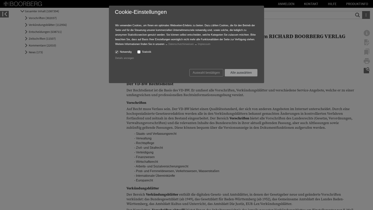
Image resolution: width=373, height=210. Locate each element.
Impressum (204, 44)
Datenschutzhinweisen (181, 44)
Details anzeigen (124, 58)
